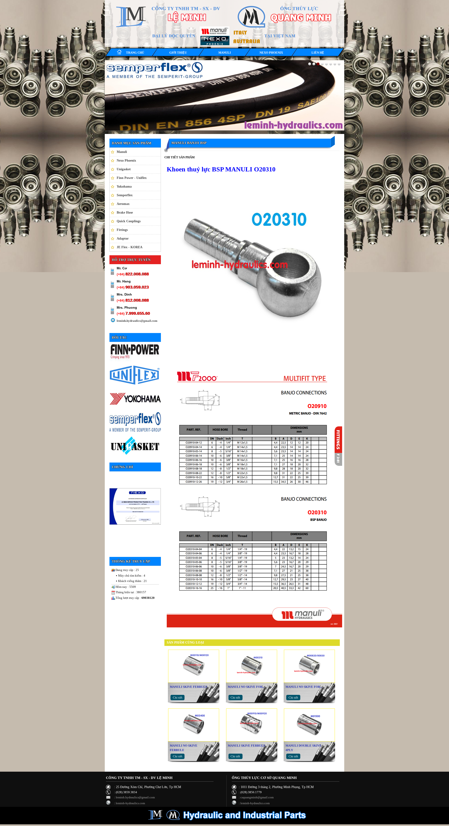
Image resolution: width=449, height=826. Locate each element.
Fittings (122, 230)
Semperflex (125, 195)
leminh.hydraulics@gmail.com (137, 320)
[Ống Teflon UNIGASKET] (224, 95)
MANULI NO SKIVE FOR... (246, 687)
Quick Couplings (129, 221)
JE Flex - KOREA (129, 247)
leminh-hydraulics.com (130, 803)
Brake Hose (125, 212)
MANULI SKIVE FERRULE (188, 687)
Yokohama (124, 186)
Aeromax (123, 204)
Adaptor (123, 238)
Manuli (122, 152)
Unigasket (124, 169)
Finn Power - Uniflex (132, 178)
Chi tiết (177, 697)
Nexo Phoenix (126, 160)
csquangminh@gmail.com (257, 797)
